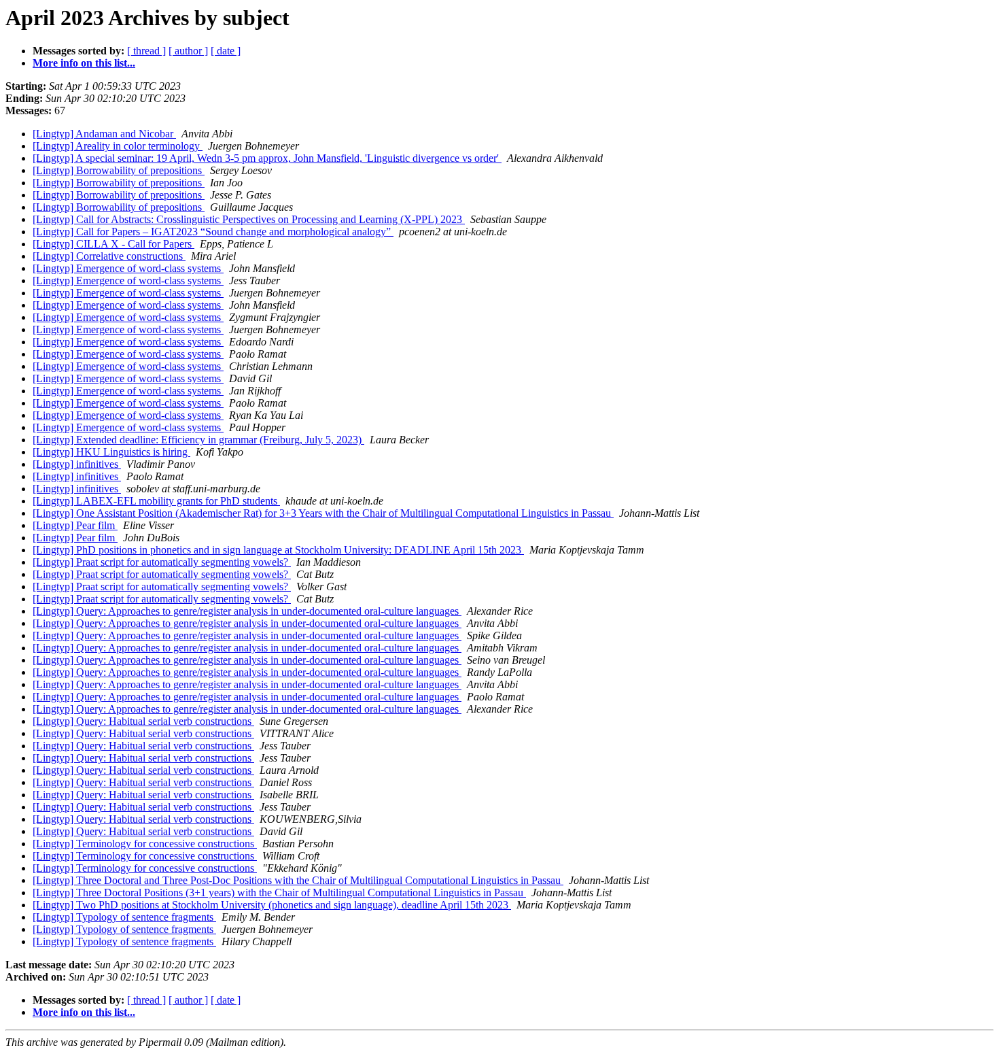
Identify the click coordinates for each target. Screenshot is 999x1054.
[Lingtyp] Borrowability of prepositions (119, 170)
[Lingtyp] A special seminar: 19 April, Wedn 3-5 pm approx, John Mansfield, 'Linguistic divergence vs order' (267, 158)
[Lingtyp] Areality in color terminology (118, 146)
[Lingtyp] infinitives (77, 464)
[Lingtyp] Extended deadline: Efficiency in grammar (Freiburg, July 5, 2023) (198, 439)
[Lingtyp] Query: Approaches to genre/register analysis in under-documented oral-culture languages (247, 611)
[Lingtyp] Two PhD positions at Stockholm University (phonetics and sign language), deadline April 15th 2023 (272, 905)
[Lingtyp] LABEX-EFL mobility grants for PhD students (156, 501)
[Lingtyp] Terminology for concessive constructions (145, 843)
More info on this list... (84, 63)
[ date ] (226, 50)
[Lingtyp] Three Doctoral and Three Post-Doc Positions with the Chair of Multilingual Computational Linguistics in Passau (298, 880)
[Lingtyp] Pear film (75, 525)
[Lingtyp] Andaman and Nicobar (104, 133)
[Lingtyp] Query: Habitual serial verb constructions (143, 721)
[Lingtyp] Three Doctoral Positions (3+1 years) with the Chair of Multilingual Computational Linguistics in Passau (279, 892)
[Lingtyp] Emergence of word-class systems (128, 268)
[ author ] (188, 50)
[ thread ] (146, 50)
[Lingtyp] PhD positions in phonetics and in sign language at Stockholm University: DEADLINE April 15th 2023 (278, 550)
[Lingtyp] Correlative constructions (109, 256)
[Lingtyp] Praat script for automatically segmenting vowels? (162, 562)
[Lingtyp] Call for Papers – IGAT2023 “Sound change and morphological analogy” (213, 231)
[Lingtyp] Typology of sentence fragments (124, 917)
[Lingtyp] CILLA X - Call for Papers (113, 244)
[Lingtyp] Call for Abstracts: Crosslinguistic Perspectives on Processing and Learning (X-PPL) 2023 (249, 219)
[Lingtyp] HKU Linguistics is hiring (111, 452)
